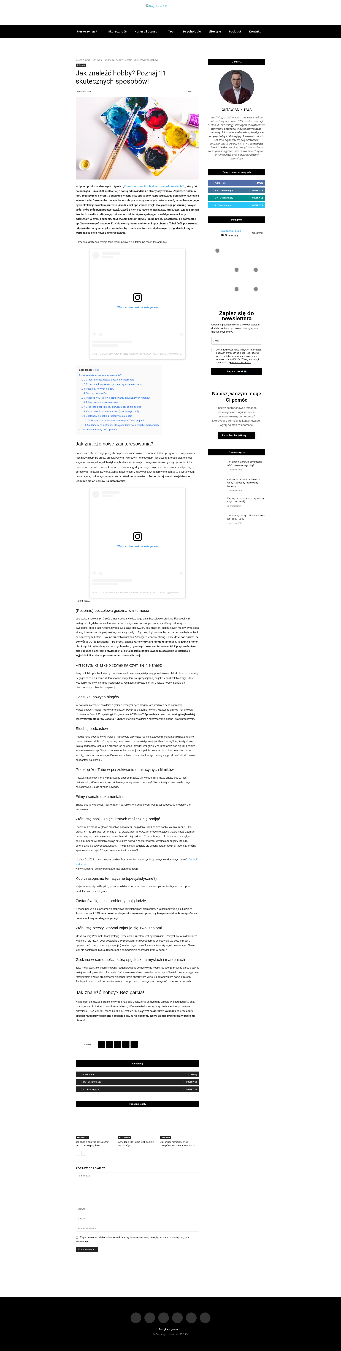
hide (97, 370)
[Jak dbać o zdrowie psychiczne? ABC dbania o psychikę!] (95, 1125)
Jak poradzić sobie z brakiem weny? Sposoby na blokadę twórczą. (243, 482)
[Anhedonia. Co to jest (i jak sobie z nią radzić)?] (137, 1125)
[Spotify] (177, 1317)
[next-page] (83, 1153)
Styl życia (97, 59)
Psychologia (82, 1137)
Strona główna (83, 59)
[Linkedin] (325, 12)
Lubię (194, 1074)
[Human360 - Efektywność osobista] (170, 12)
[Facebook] (300, 12)
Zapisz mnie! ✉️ (237, 371)
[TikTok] (317, 12)
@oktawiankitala (231, 230)
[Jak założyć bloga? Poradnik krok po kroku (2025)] (216, 520)
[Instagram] (308, 12)
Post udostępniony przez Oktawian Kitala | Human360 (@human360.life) (141, 353)
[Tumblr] (134, 1044)
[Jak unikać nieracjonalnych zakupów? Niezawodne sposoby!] (179, 1125)
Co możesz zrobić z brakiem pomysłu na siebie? (154, 186)
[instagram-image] (217, 250)
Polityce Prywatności (240, 362)
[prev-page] (78, 1153)
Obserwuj (191, 1081)
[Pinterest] (117, 1044)
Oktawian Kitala (237, 109)
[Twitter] (334, 12)
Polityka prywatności (170, 1329)
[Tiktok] (163, 1317)
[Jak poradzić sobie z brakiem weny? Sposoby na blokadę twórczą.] (216, 483)
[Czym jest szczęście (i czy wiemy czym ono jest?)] (216, 502)
